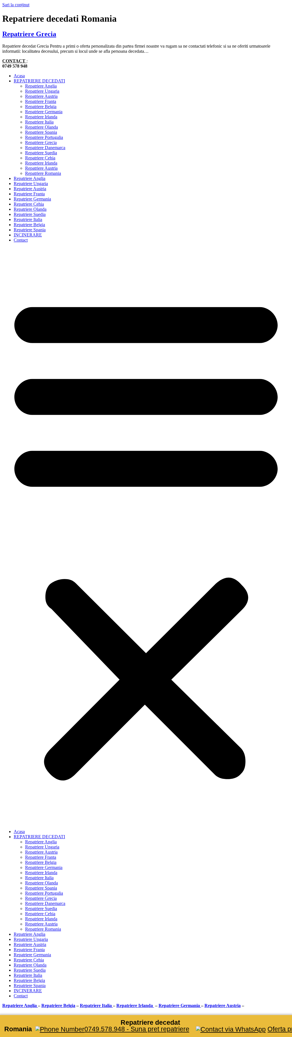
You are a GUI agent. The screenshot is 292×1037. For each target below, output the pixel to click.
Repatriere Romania (43, 173)
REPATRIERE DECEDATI (39, 80)
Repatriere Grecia (29, 34)
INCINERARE (28, 234)
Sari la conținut (15, 4)
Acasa (19, 75)
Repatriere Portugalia (44, 137)
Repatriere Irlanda (41, 116)
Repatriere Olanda (41, 127)
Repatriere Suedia (41, 152)
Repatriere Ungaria (42, 91)
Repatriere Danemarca (45, 147)
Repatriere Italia (39, 122)
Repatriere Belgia (40, 106)
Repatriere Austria (41, 96)
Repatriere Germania (43, 111)
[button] (146, 536)
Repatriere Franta (40, 101)
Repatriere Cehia (40, 157)
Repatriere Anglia (41, 86)
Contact (21, 240)
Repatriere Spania (41, 132)
